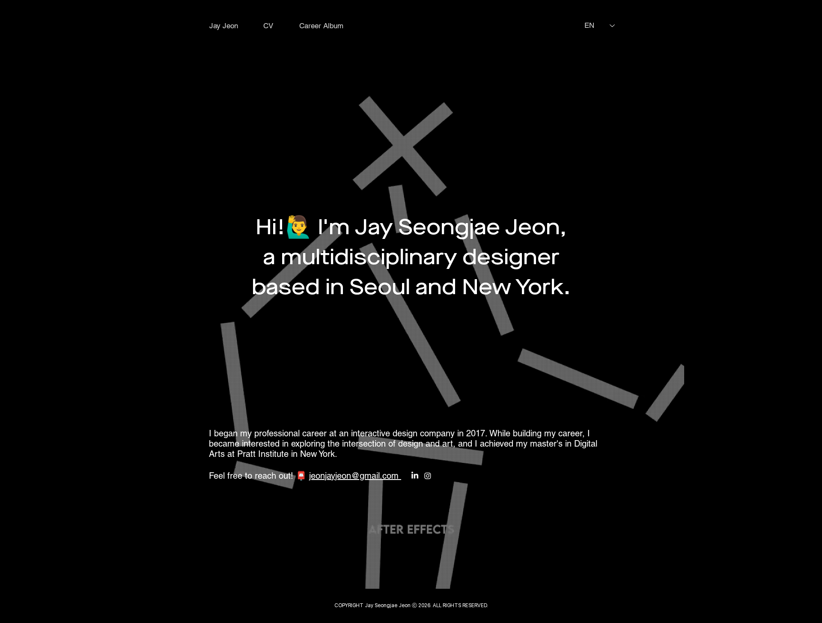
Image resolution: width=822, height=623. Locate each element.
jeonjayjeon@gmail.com (355, 476)
